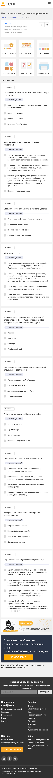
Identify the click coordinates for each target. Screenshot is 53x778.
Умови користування (25, 771)
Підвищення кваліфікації (11, 709)
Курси (3, 718)
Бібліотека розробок (37, 709)
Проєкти (31, 718)
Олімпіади (32, 724)
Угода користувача (9, 771)
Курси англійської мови (38, 730)
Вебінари (5, 712)
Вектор (4, 721)
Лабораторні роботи (37, 715)
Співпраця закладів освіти (12, 743)
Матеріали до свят (36, 743)
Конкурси (32, 721)
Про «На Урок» (7, 740)
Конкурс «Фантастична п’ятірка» (38, 747)
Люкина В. (8, 24)
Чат (29, 727)
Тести (30, 712)
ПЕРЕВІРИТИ (45, 692)
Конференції (6, 715)
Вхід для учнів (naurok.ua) (38, 740)
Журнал (31, 706)
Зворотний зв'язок (12, 749)
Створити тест (18, 657)
